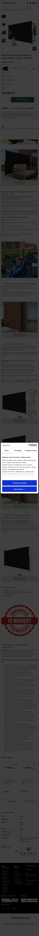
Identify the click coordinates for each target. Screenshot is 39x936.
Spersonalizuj (18, 489)
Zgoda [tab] (6, 450)
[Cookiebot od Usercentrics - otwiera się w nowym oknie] (28, 445)
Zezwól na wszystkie (19, 483)
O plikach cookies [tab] (31, 450)
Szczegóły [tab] (17, 450)
